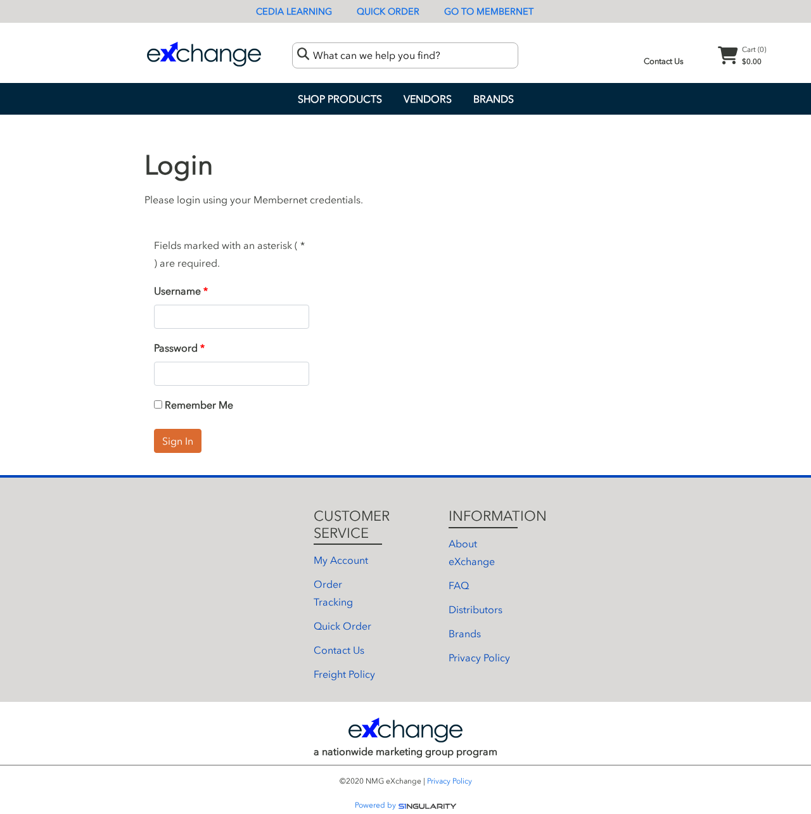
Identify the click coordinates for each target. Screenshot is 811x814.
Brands (493, 98)
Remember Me (197, 404)
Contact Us (664, 61)
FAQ (459, 585)
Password (176, 347)
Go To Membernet (488, 11)
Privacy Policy (479, 657)
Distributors (475, 609)
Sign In (177, 441)
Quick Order (388, 11)
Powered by (376, 805)
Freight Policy (344, 674)
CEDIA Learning (294, 11)
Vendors (428, 98)
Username (177, 290)
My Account (341, 560)
